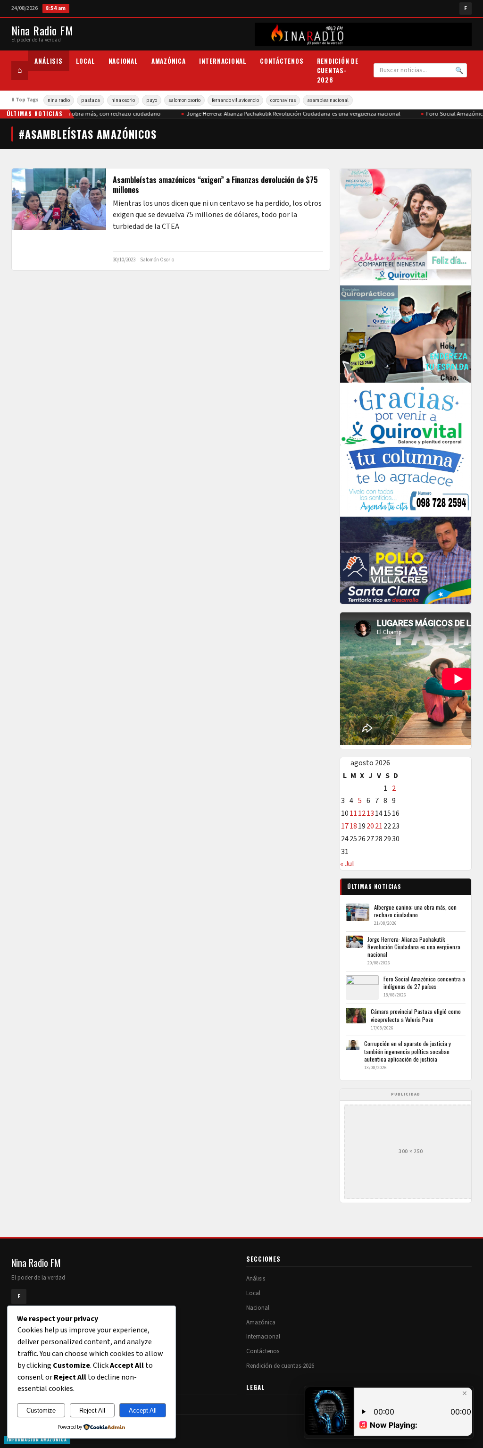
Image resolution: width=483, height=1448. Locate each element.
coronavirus (283, 100)
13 (370, 813)
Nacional (123, 61)
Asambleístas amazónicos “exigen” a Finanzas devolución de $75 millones (215, 184)
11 (353, 813)
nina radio (59, 100)
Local (85, 61)
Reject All (92, 1410)
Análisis (48, 61)
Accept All (143, 1410)
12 (362, 813)
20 (370, 826)
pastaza (90, 100)
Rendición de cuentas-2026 (337, 70)
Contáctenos (282, 61)
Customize (41, 1410)
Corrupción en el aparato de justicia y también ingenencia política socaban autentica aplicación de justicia (407, 1051)
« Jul (347, 864)
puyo (151, 100)
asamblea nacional (328, 100)
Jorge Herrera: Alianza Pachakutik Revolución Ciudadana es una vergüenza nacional (290, 113)
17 (345, 826)
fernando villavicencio (235, 100)
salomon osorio (184, 100)
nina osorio (123, 100)
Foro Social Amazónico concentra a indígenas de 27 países (424, 982)
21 (379, 826)
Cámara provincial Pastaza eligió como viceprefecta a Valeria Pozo (416, 1015)
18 (353, 826)
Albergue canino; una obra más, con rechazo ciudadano (85, 113)
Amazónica (168, 61)
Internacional (223, 61)
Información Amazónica (37, 1439)
